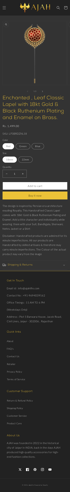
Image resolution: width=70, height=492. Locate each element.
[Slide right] (42, 91)
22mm (25, 159)
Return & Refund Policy (20, 400)
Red (8, 146)
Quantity (7, 167)
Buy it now (35, 195)
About (10, 341)
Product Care (14, 423)
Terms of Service (16, 379)
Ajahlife (31, 485)
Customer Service (17, 415)
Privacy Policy (14, 371)
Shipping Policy (15, 408)
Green (23, 146)
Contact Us (13, 356)
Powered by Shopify (41, 485)
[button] (4, 7)
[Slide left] (27, 91)
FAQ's (10, 348)
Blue (37, 146)
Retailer (11, 364)
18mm (9, 159)
